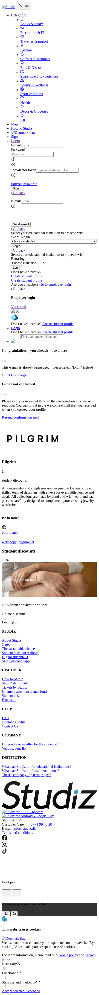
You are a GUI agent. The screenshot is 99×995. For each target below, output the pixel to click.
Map (14, 124)
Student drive (11, 696)
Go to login (19, 375)
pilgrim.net (9, 532)
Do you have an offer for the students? (30, 744)
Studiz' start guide (15, 683)
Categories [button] (18, 15)
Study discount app (16, 661)
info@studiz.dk (24, 828)
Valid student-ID (14, 748)
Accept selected (13, 991)
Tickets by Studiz (14, 687)
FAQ (5, 718)
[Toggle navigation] (23, 5)
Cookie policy (68, 955)
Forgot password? (24, 184)
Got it (6, 375)
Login (15, 328)
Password (18, 150)
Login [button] (15, 141)
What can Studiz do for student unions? (30, 771)
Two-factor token (23, 170)
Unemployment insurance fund (24, 691)
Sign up (16, 137)
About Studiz (11, 640)
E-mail (16, 145)
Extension (9, 700)
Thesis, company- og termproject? (26, 775)
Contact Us (10, 726)
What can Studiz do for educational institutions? (36, 766)
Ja (14, 913)
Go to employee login (55, 284)
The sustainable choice (18, 649)
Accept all (32, 991)
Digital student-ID (15, 657)
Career (7, 644)
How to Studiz (21, 128)
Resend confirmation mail (20, 417)
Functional (9, 973)
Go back (19, 193)
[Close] (4, 360)
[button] (17, 188)
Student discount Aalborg (20, 653)
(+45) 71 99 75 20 (39, 824)
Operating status (13, 722)
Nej (6, 913)
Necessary (9, 964)
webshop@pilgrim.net (18, 542)
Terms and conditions (17, 833)
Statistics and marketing (19, 982)
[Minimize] (6, 893)
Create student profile (26, 276)
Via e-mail (18, 307)
